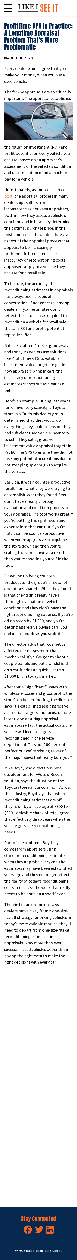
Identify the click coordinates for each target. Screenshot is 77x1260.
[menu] (8, 8)
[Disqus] (38, 1028)
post (8, 196)
